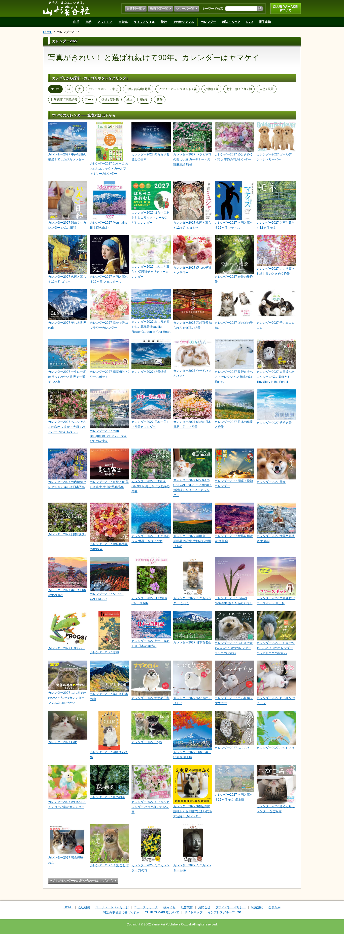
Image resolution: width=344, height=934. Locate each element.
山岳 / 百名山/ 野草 (138, 89)
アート (89, 99)
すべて (55, 89)
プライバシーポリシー (231, 907)
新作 (160, 99)
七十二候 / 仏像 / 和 (239, 89)
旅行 (164, 22)
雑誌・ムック (231, 22)
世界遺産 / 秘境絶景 (64, 99)
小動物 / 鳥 (211, 89)
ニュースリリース (146, 907)
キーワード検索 (212, 8)
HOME (47, 32)
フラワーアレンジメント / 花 (177, 89)
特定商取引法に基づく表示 (121, 912)
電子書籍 (265, 22)
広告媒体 (187, 907)
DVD (249, 22)
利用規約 (257, 907)
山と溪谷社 (66, 8)
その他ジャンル (183, 22)
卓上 (129, 99)
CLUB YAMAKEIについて (285, 8)
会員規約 (274, 907)
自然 (88, 22)
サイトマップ (193, 912)
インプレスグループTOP (224, 912)
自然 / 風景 (266, 89)
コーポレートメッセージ (112, 907)
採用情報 (169, 907)
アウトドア (105, 22)
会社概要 (84, 907)
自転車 (123, 22)
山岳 (76, 22)
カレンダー (208, 22)
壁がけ (144, 99)
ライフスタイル (144, 22)
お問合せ (204, 907)
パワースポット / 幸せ (103, 89)
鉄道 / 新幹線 (110, 99)
